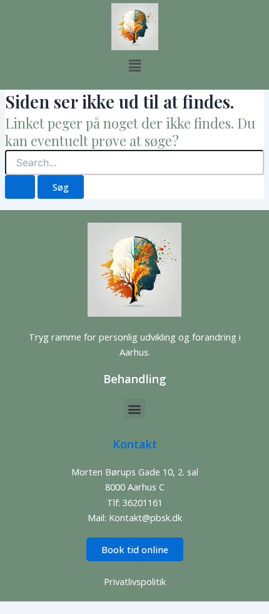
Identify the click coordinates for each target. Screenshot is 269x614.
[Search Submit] (20, 187)
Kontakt (135, 444)
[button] (134, 65)
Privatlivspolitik (135, 581)
